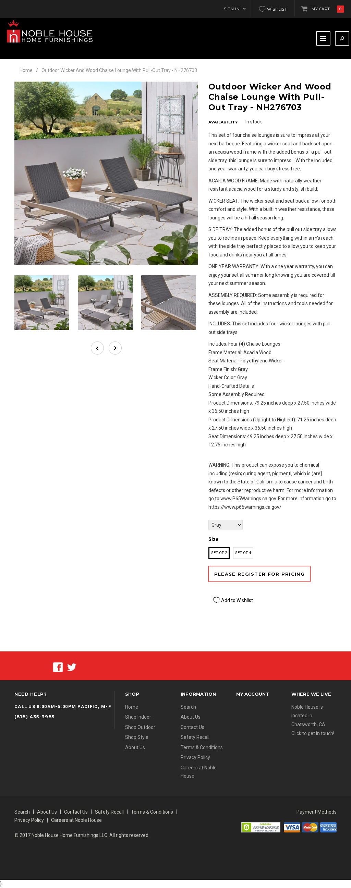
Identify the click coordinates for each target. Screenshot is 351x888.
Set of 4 (243, 553)
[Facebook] (58, 667)
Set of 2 (219, 553)
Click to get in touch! (312, 733)
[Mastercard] (310, 827)
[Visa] (292, 827)
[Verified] (260, 827)
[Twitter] (71, 667)
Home (26, 70)
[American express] (328, 827)
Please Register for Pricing (259, 574)
